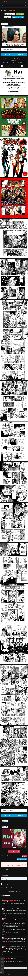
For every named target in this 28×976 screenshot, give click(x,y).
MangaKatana (18, 974)
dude (5, 909)
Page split (20, 14)
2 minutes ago (9, 905)
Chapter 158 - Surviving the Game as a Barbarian (13, 941)
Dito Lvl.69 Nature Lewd (10, 900)
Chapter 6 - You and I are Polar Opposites (12, 953)
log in (6, 879)
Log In (25, 2)
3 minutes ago (10, 962)
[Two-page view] (2, 959)
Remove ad (4, 24)
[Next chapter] (2, 965)
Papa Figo (6, 946)
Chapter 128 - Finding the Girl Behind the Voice (13, 932)
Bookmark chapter (18, 17)
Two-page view (10, 14)
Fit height (25, 66)
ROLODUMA (7, 958)
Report (8, 17)
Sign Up (18, 2)
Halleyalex (6, 919)
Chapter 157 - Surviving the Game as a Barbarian (13, 913)
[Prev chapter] (2, 962)
